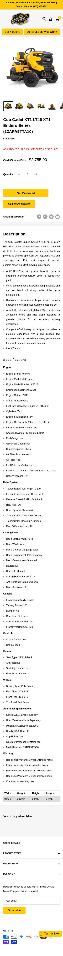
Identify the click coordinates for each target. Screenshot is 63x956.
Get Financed (26, 193)
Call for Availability (19, 203)
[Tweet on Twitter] (51, 216)
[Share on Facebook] (39, 216)
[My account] (50, 19)
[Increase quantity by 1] (36, 174)
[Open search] (44, 19)
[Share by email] (57, 216)
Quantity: (8, 174)
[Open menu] (4, 19)
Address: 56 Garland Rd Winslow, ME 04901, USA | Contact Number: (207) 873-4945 (31, 4)
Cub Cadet (9, 138)
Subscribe (14, 910)
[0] (57, 19)
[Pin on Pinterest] (45, 216)
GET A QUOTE (12, 32)
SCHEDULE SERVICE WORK (42, 32)
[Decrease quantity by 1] (19, 174)
